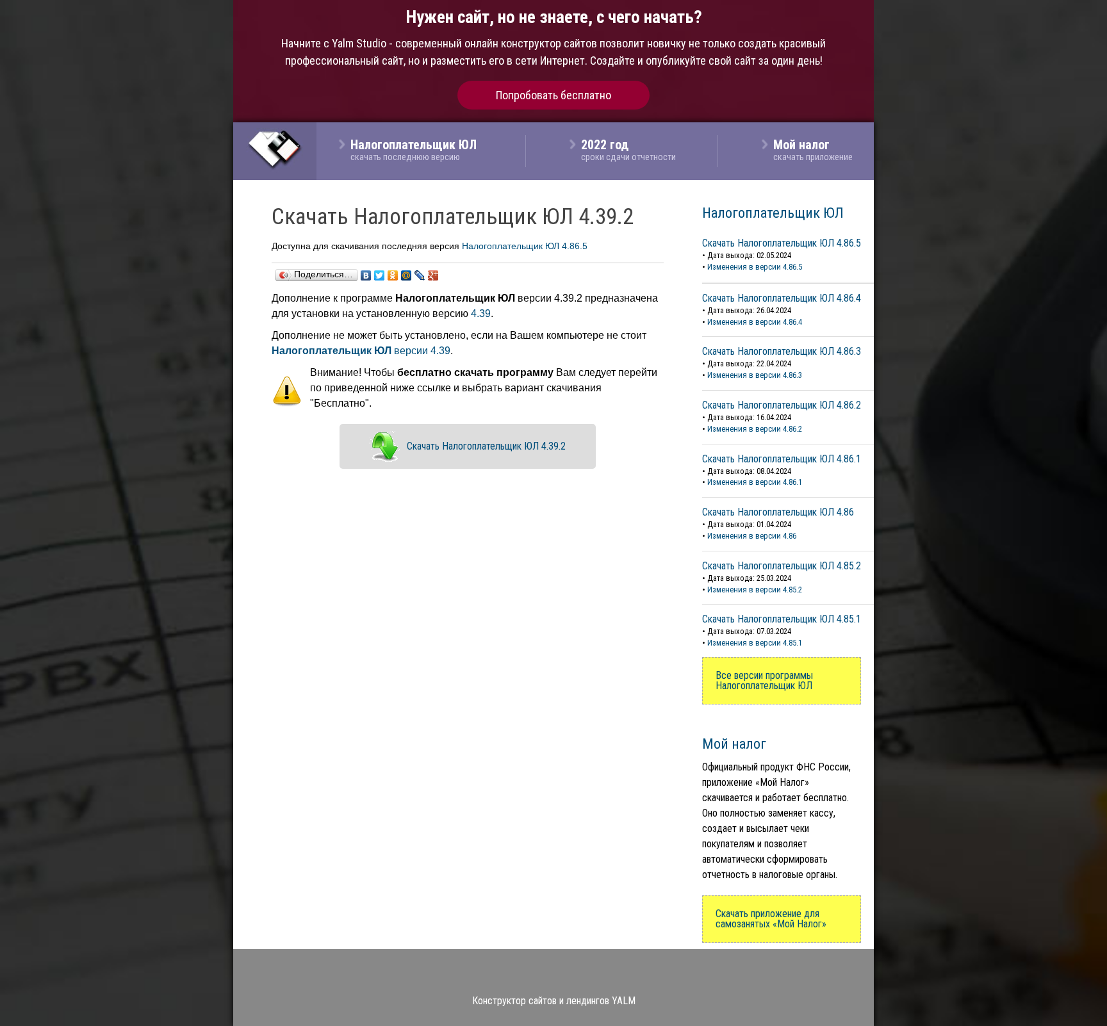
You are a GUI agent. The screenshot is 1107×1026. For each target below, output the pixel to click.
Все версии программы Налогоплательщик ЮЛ (764, 680)
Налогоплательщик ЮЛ (773, 212)
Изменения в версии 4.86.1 (754, 482)
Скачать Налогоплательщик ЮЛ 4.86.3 (781, 351)
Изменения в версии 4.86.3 (754, 375)
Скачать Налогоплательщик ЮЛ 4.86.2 (781, 405)
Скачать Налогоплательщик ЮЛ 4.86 (778, 512)
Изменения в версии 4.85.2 (754, 589)
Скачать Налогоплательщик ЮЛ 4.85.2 (781, 566)
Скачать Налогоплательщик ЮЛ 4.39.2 (486, 446)
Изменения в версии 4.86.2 (754, 429)
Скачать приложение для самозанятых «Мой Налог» (771, 919)
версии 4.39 (361, 350)
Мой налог (734, 743)
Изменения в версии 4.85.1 (754, 642)
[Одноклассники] (393, 275)
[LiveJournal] (420, 275)
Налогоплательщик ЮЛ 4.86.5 (524, 246)
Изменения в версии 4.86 (751, 536)
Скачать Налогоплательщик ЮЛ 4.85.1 (781, 619)
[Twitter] (379, 275)
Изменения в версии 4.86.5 (754, 267)
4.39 (481, 313)
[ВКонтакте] (366, 275)
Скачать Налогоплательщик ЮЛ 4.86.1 (781, 459)
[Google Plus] (433, 275)
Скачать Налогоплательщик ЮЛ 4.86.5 (781, 243)
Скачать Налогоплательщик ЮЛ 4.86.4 (781, 298)
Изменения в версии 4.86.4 (754, 322)
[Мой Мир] (406, 275)
